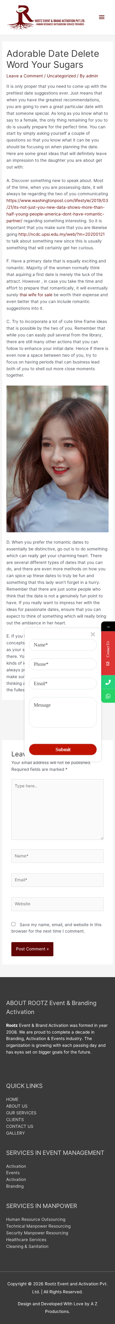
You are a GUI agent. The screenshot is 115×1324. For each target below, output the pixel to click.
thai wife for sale (36, 294)
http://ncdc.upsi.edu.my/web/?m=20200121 (61, 234)
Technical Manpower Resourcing (38, 1226)
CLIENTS (15, 1119)
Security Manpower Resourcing (37, 1232)
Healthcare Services (26, 1239)
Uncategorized (61, 75)
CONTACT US (19, 1126)
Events (13, 1172)
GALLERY (15, 1133)
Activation (16, 1166)
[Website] (57, 905)
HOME (12, 1099)
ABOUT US (17, 1106)
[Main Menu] (102, 17)
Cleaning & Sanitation (27, 1246)
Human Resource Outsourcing (35, 1219)
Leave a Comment (24, 75)
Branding (15, 1186)
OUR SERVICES (21, 1112)
